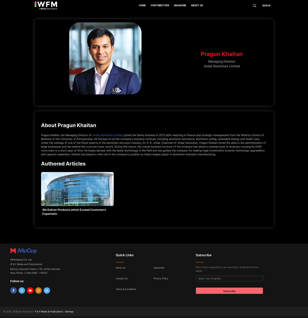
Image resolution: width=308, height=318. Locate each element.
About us (120, 267)
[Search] (254, 6)
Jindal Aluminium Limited (107, 135)
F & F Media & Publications (49, 311)
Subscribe (159, 267)
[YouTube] (30, 290)
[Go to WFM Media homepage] (46, 5)
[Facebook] (13, 290)
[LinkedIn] (47, 290)
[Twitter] (22, 290)
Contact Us (122, 278)
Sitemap (69, 311)
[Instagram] (38, 290)
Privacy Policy (161, 278)
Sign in (266, 5)
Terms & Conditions (126, 289)
